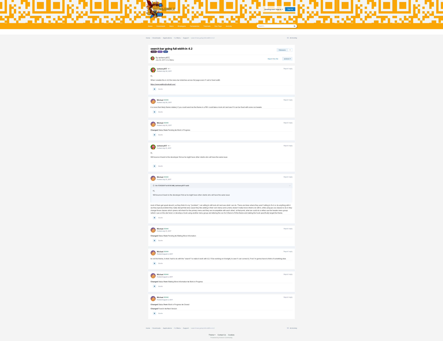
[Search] (294, 26)
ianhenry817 (164, 57)
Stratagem (182, 26)
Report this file (273, 59)
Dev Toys (218, 26)
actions (287, 59)
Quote (160, 89)
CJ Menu (170, 60)
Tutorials (206, 26)
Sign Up (290, 9)
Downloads (161, 26)
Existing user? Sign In (273, 9)
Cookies (231, 335)
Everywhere (285, 26)
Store (171, 26)
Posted (164, 71)
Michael (160, 100)
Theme (211, 335)
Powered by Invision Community (221, 337)
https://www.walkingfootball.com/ (163, 84)
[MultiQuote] (154, 89)
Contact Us (222, 335)
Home (150, 26)
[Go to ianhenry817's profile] (152, 58)
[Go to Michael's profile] (153, 101)
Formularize (194, 26)
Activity (229, 26)
